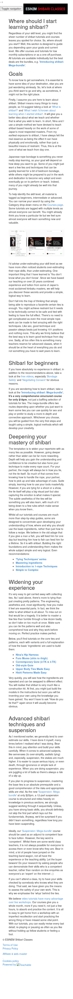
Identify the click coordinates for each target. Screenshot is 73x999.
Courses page (55, 204)
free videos (27, 376)
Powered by (10, 964)
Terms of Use (10, 945)
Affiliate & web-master (15, 954)
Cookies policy (11, 961)
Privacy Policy (10, 948)
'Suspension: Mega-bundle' (37, 831)
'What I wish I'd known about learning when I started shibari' (32, 112)
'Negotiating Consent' (34, 380)
